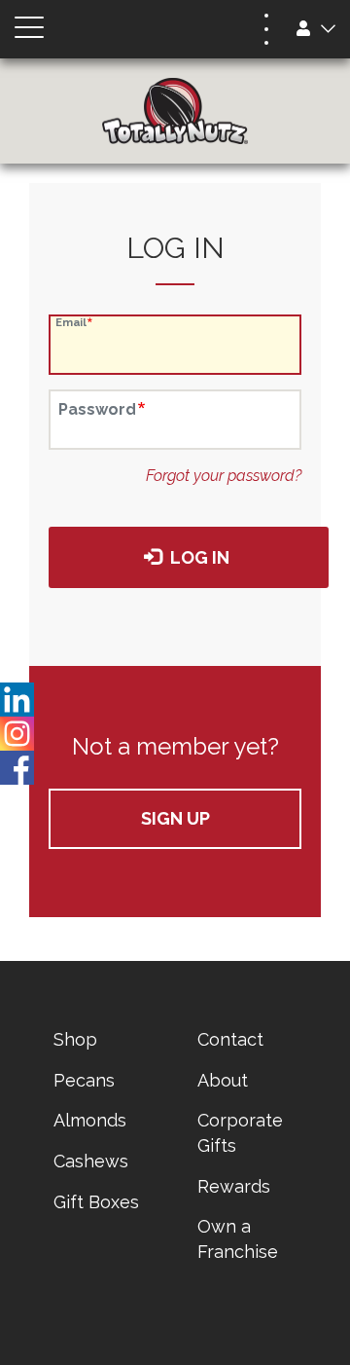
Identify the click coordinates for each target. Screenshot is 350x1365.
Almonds (89, 1120)
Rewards (233, 1186)
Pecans (84, 1080)
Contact (230, 1039)
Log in (197, 557)
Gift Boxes (96, 1202)
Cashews (90, 1161)
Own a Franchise (237, 1239)
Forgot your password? (223, 475)
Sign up (175, 818)
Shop (75, 1039)
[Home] (175, 111)
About (222, 1080)
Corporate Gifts (240, 1133)
